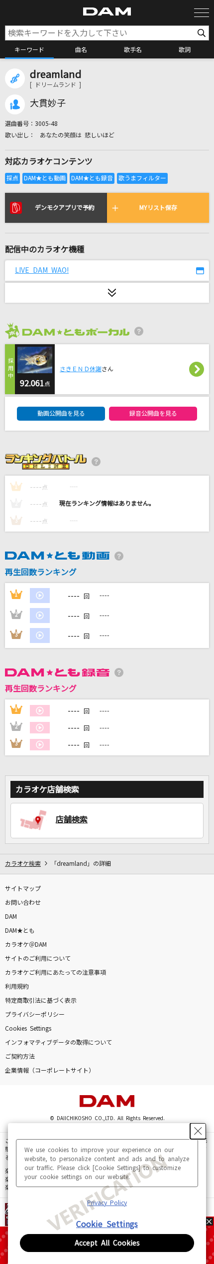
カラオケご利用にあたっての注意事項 (55, 973)
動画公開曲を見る (61, 414)
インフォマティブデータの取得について (58, 1043)
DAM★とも (20, 931)
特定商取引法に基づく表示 (41, 1001)
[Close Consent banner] (198, 1131)
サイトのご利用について (38, 959)
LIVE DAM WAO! (42, 270)
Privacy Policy (107, 1203)
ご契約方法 (20, 1057)
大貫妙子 (48, 103)
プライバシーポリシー (35, 1015)
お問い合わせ (23, 903)
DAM (11, 917)
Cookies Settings (28, 1029)
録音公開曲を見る (153, 414)
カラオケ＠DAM (26, 945)
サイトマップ (23, 889)
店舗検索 (72, 819)
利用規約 (17, 987)
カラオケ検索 (23, 864)
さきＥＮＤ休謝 (81, 369)
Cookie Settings (107, 1224)
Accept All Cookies (107, 1243)
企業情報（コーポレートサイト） (50, 1071)
